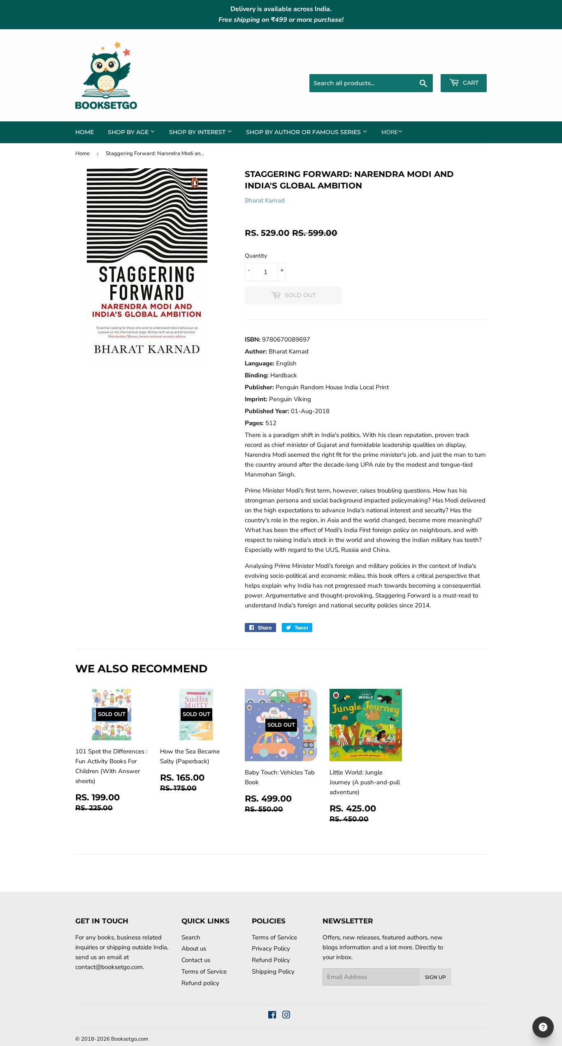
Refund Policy (271, 960)
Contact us (195, 960)
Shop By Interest (198, 132)
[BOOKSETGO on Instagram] (286, 1016)
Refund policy (200, 983)
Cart (469, 82)
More (389, 132)
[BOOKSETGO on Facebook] (272, 1016)
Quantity (256, 256)
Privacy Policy (271, 948)
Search (190, 937)
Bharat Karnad (265, 200)
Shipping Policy (273, 971)
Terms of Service (204, 971)
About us (193, 948)
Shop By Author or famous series (304, 132)
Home (84, 132)
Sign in (423, 63)
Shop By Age (129, 132)
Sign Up (435, 977)
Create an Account (465, 63)
